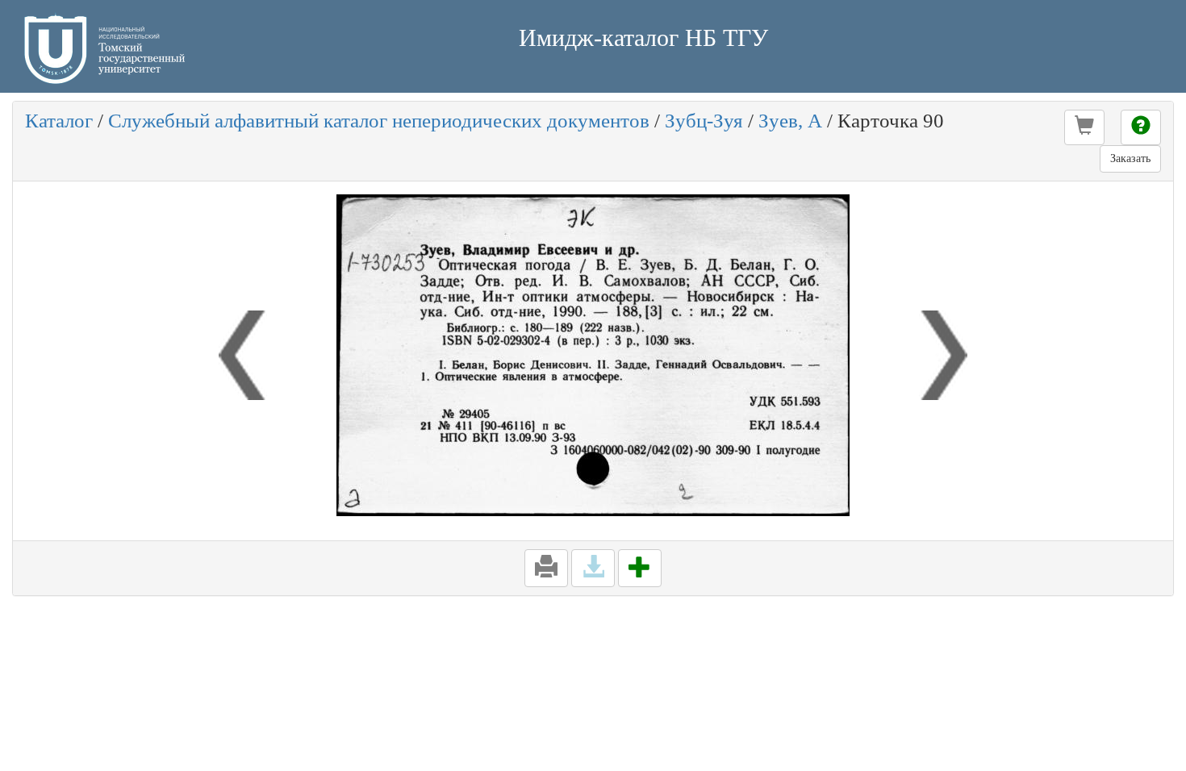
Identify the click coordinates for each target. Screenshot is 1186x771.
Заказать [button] (1130, 158)
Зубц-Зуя (704, 120)
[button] (1084, 127)
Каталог (59, 120)
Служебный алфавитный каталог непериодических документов (378, 120)
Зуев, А (790, 120)
